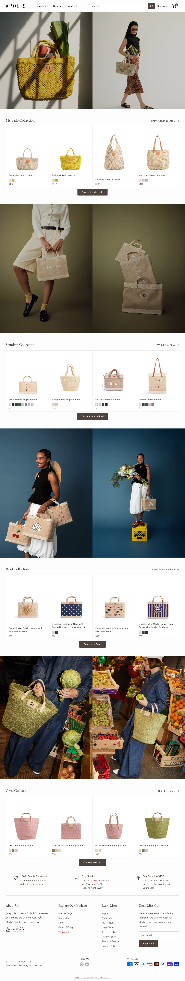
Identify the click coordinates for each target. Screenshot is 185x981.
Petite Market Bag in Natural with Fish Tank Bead (112, 630)
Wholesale (64, 932)
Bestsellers (64, 917)
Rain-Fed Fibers (167, 791)
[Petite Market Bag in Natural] (27, 376)
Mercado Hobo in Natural (108, 179)
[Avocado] (13, 850)
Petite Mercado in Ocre (63, 175)
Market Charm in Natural (108, 399)
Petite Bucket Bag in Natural (66, 399)
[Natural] (10, 180)
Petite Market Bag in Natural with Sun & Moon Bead (25, 630)
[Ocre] (13, 180)
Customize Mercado (92, 192)
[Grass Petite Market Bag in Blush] (71, 822)
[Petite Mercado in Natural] (27, 152)
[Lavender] (146, 180)
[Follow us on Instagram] (82, 964)
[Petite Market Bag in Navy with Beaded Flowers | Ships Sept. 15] (71, 600)
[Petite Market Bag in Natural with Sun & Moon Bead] (27, 600)
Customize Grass (92, 862)
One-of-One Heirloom (164, 569)
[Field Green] (19, 404)
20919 (96, 880)
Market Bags (65, 913)
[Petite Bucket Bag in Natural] (71, 376)
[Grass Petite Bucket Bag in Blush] (114, 822)
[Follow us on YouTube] (87, 964)
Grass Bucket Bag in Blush (22, 845)
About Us (107, 917)
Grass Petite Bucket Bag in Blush (111, 845)
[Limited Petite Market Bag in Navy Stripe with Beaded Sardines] (157, 600)
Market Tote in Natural (150, 399)
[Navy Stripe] (146, 632)
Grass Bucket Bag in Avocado (154, 845)
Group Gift (72, 5)
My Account (162, 6)
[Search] (151, 6)
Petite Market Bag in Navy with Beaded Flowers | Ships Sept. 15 (68, 626)
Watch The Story (166, 345)
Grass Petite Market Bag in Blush (68, 845)
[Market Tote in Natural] (157, 376)
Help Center (108, 927)
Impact (105, 913)
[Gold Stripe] (32, 404)
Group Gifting (65, 927)
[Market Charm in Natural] (114, 376)
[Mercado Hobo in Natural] (114, 152)
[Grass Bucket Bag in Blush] (27, 822)
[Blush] (143, 180)
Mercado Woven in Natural (152, 175)
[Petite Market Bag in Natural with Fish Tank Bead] (114, 600)
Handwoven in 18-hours (162, 120)
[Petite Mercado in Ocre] (71, 152)
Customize (42, 5)
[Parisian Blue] (26, 404)
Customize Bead (92, 644)
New (55, 5)
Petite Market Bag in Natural (23, 399)
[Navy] (16, 404)
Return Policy (109, 936)
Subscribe (148, 943)
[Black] (13, 404)
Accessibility (108, 932)
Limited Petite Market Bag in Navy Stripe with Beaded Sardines (156, 626)
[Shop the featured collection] (92, 268)
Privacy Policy (109, 946)
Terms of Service (111, 941)
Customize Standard (93, 416)
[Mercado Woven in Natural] (157, 152)
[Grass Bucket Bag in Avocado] (157, 822)
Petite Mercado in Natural (22, 175)
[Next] (179, 156)
